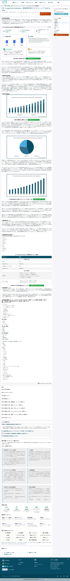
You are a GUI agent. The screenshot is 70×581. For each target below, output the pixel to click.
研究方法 (56, 31)
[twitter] (61, 576)
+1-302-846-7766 (55, 566)
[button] (51, 387)
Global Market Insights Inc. (6, 576)
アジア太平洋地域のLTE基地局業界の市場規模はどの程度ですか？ (15, 433)
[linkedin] (57, 576)
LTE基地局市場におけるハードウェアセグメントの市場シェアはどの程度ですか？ (18, 431)
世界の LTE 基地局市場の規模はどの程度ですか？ (11, 424)
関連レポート (56, 33)
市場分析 (56, 22)
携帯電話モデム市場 (8, 554)
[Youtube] (67, 576)
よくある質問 (56, 30)
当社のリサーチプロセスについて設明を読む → (17, 543)
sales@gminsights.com (57, 568)
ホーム (2, 5)
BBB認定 (16, 509)
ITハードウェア (22, 5)
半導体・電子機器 (7, 5)
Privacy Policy (41, 579)
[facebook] (64, 576)
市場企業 (56, 25)
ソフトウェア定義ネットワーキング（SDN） (29, 76)
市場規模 (56, 19)
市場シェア (56, 24)
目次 (55, 28)
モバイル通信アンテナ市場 (9, 552)
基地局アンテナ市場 (32, 552)
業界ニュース (56, 27)
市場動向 (56, 21)
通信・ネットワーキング (15, 5)
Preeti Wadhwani (43, 383)
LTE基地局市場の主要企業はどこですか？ (10, 436)
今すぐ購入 (62, 13)
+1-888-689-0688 (56, 565)
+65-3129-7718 (55, 567)
